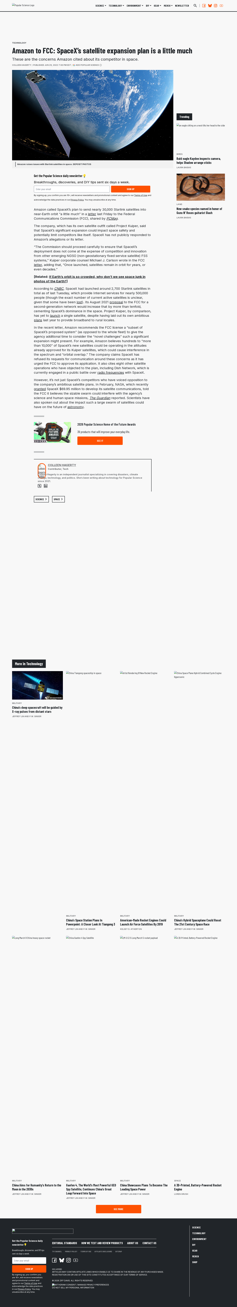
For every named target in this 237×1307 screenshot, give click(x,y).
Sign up (130, 189)
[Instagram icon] (68, 1260)
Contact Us (149, 1243)
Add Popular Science (87, 65)
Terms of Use (140, 195)
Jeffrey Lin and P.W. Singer (26, 716)
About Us (132, 1243)
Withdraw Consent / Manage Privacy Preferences (82, 1285)
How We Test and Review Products (102, 1243)
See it (100, 440)
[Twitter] (39, 486)
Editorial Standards (64, 1243)
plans (38, 320)
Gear (156, 5)
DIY (147, 5)
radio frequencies (110, 372)
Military (17, 703)
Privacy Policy (77, 200)
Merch (195, 1256)
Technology (115, 5)
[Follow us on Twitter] (209, 5)
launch (55, 316)
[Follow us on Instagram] (215, 5)
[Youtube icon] (75, 1260)
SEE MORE (118, 1209)
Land (179, 204)
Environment (134, 5)
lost (79, 302)
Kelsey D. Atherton (131, 929)
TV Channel (57, 1251)
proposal (116, 302)
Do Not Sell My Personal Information (73, 1287)
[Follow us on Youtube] (221, 5)
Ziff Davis (65, 1280)
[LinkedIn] (45, 486)
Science (99, 5)
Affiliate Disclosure (103, 1251)
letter (92, 214)
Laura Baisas (184, 167)
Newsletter (182, 5)
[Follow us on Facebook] (204, 5)
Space (177, 1181)
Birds (180, 154)
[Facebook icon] (54, 1260)
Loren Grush (181, 1194)
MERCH (167, 5)
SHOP (194, 1262)
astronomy (75, 407)
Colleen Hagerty (21, 65)
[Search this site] (195, 5)
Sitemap (118, 1251)
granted (40, 389)
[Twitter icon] (61, 1260)
